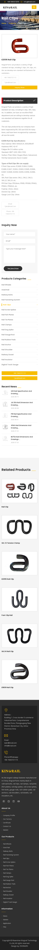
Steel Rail (5, 290)
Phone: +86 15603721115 (10, 212)
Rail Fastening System (11, 300)
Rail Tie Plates (7, 320)
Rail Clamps (7, 324)
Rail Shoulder (7, 349)
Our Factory (7, 819)
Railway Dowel (8, 354)
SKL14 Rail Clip (8, 651)
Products (12, 23)
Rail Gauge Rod (8, 334)
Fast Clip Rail (7, 615)
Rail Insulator (7, 359)
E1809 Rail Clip (7, 687)
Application (7, 923)
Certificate (7, 823)
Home (4, 23)
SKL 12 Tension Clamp (11, 543)
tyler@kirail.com (10, 82)
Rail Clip (5, 507)
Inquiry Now (19, 87)
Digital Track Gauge (10, 364)
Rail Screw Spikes (9, 310)
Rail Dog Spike (7, 329)
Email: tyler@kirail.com (10, 205)
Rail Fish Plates (8, 315)
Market (5, 830)
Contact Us (7, 826)
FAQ (4, 927)
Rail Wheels (6, 285)
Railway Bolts (7, 295)
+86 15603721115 (10, 77)
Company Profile (9, 815)
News (5, 916)
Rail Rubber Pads (9, 339)
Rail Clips (7, 305)
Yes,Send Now (13, 268)
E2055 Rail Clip (8, 579)
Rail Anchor (6, 344)
